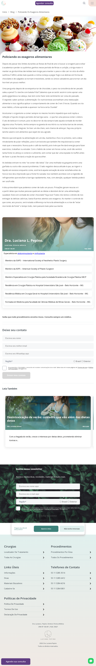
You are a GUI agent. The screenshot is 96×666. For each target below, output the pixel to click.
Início (4, 12)
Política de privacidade (14, 604)
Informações (9, 573)
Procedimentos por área (61, 552)
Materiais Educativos (13, 583)
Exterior (87, 361)
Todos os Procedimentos (62, 557)
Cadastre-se (9, 588)
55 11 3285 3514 (58, 573)
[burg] (92, 3)
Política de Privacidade (51, 509)
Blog (12, 12)
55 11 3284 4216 (58, 583)
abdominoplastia (25, 253)
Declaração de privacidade (15, 614)
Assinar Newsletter (48, 516)
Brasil (78, 361)
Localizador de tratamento (16, 552)
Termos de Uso (11, 609)
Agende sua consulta (16, 661)
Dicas (6, 578)
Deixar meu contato (16, 375)
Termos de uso (82, 367)
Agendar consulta (44, 3)
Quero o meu (46, 529)
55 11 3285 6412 (58, 578)
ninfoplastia (39, 253)
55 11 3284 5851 (58, 588)
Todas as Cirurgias (12, 557)
